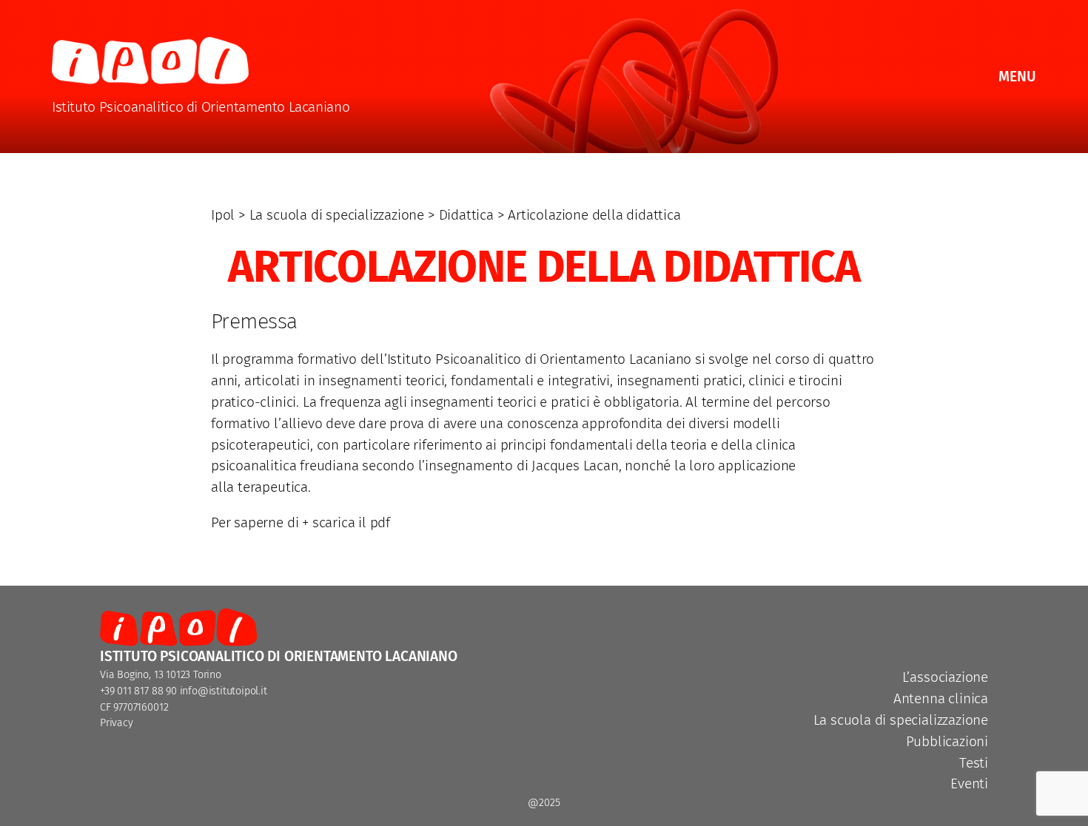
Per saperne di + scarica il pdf (300, 522)
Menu (1017, 76)
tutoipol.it (245, 691)
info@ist (200, 691)
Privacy (116, 723)
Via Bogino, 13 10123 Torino (160, 674)
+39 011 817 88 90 (138, 691)
